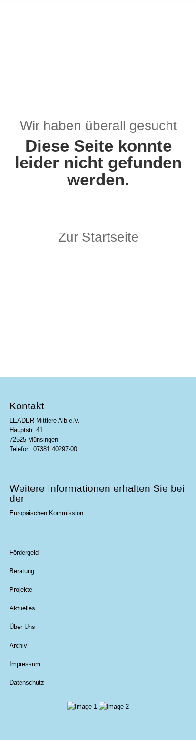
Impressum (25, 664)
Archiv (18, 645)
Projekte (21, 589)
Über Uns (22, 626)
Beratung (22, 571)
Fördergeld (24, 552)
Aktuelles (22, 608)
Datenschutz (27, 682)
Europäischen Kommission (46, 513)
